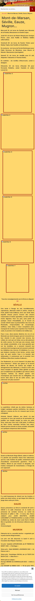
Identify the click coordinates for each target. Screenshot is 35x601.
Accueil (4, 13)
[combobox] (15, 9)
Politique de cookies (16, 598)
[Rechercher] (32, 9)
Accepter (17, 586)
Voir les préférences (17, 595)
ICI (17, 301)
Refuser (17, 590)
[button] (32, 568)
